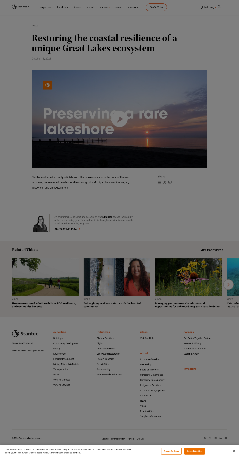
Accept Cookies (194, 451)
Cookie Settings (171, 451)
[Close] (233, 451)
